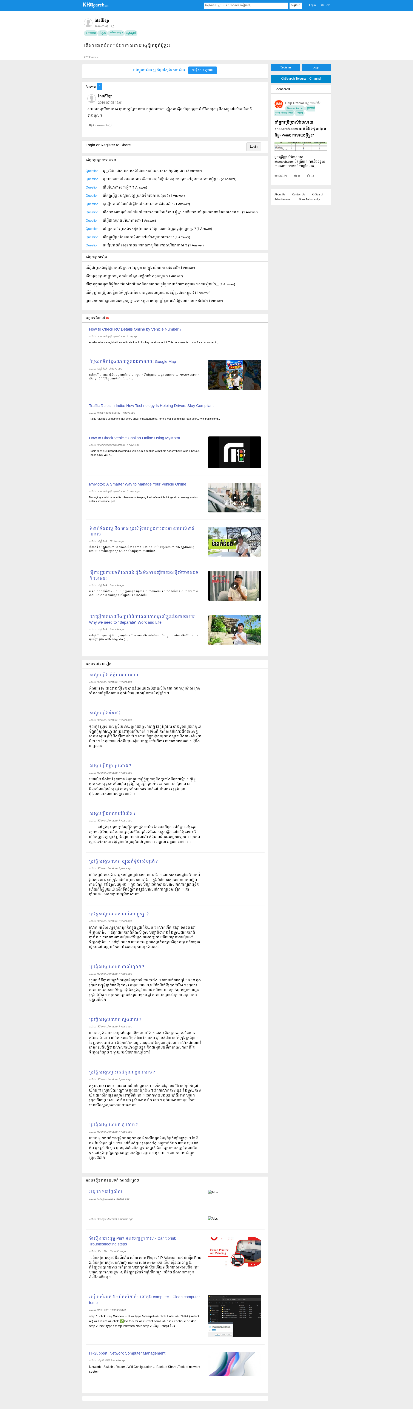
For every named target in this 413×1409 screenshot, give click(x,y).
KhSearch (318, 195)
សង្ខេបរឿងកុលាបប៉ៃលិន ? (112, 813)
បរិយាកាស (116, 33)
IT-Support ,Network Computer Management (127, 1353)
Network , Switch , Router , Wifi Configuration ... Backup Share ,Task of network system (144, 1369)
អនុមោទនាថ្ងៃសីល (105, 1192)
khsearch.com (295, 108)
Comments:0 (102, 125)
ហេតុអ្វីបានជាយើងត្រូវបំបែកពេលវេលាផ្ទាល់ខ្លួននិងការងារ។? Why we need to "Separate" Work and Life (142, 620)
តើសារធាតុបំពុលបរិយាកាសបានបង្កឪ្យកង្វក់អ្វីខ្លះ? (127, 46)
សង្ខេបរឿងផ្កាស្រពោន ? (110, 766)
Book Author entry (309, 199)
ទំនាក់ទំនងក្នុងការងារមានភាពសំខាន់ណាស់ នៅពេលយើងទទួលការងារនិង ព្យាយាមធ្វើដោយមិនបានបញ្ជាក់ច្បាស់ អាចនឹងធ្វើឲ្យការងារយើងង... (141, 549)
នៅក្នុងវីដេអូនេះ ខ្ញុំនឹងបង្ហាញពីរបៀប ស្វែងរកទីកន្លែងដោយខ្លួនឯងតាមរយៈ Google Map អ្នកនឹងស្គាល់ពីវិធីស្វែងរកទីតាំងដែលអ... (144, 377)
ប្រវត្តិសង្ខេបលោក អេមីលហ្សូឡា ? (119, 914)
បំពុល (102, 33)
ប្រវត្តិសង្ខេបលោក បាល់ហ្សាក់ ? (116, 967)
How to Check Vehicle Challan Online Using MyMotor (134, 438)
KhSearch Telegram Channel (301, 79)
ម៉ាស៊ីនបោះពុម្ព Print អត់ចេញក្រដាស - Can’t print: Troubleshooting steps (132, 1241)
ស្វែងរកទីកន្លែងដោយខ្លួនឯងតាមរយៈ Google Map (132, 362)
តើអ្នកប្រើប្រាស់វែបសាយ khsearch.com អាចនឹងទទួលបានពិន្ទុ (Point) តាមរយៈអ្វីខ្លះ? (300, 129)
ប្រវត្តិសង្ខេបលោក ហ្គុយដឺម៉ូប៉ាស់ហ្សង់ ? (123, 861)
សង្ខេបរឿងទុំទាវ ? (104, 713)
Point (299, 113)
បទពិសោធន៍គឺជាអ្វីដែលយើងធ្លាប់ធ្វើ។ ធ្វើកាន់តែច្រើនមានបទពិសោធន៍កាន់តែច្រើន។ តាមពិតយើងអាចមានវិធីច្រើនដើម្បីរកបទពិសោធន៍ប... (143, 593)
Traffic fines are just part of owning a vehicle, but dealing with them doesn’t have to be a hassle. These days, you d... (144, 453)
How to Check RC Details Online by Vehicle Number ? (135, 329)
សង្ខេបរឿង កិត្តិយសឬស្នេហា (114, 675)
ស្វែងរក (296, 5)
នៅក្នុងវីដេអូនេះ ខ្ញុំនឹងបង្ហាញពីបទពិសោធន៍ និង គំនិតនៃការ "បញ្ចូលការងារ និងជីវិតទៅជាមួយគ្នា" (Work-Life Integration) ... (143, 638)
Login (312, 5)
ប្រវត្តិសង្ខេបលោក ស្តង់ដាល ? (115, 1019)
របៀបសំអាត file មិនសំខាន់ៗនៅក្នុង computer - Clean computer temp (144, 1300)
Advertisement (282, 199)
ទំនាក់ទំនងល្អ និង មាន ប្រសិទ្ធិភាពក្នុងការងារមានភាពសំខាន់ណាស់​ (142, 531)
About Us (279, 195)
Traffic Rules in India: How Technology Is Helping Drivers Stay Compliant (151, 406)
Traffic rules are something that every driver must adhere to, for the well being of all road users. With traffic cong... (154, 419)
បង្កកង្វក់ (131, 33)
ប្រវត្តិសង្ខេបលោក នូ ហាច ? (113, 1125)
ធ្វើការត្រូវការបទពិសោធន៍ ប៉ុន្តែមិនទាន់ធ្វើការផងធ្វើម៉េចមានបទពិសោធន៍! (144, 575)
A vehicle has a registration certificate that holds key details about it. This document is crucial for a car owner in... (154, 342)
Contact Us (298, 195)
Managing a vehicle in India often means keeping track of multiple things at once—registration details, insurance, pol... (143, 499)
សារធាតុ (91, 33)
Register (285, 67)
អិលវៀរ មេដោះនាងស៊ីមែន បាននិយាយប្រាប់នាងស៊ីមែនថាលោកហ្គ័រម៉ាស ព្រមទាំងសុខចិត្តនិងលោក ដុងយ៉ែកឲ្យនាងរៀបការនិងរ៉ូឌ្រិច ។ (144, 691)
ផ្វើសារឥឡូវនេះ (203, 70)
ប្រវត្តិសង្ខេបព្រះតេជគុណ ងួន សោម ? (122, 1072)
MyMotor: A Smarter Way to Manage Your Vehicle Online (137, 484)
